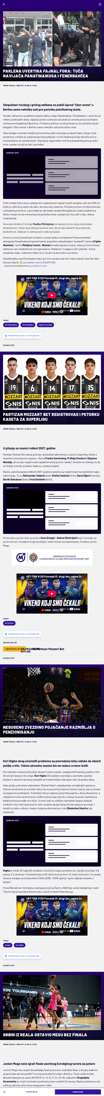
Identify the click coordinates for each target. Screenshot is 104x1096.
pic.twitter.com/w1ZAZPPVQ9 (39, 262)
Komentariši (78, 1092)
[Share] (5, 1091)
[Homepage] (99, 4)
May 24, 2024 (41, 266)
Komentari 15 (31, 1092)
